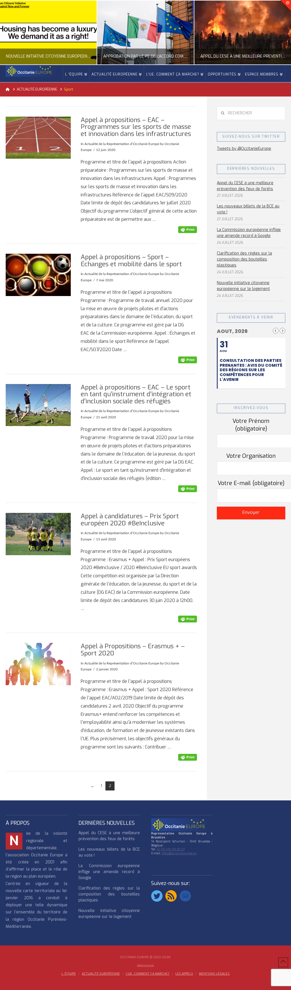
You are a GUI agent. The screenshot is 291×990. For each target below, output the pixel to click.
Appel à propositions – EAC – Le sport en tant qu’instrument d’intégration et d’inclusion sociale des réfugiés (136, 394)
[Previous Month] (275, 331)
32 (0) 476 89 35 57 (171, 849)
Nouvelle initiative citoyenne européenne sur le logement (243, 285)
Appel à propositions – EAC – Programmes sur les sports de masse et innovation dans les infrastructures (136, 127)
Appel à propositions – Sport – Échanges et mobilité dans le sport (131, 260)
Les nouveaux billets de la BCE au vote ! (248, 209)
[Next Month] (282, 331)
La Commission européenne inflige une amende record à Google (249, 232)
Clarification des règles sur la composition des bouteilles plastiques (244, 259)
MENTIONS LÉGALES (214, 974)
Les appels (184, 974)
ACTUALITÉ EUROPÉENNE (101, 974)
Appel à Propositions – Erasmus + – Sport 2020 (133, 649)
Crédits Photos (145, 965)
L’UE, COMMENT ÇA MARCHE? (147, 974)
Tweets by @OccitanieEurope (244, 148)
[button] (285, 5)
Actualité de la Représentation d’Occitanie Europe (121, 144)
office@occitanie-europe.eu (179, 853)
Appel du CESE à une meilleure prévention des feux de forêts (245, 186)
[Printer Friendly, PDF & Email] (187, 229)
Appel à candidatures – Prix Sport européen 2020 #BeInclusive (130, 519)
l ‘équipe (68, 974)
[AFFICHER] (38, 138)
